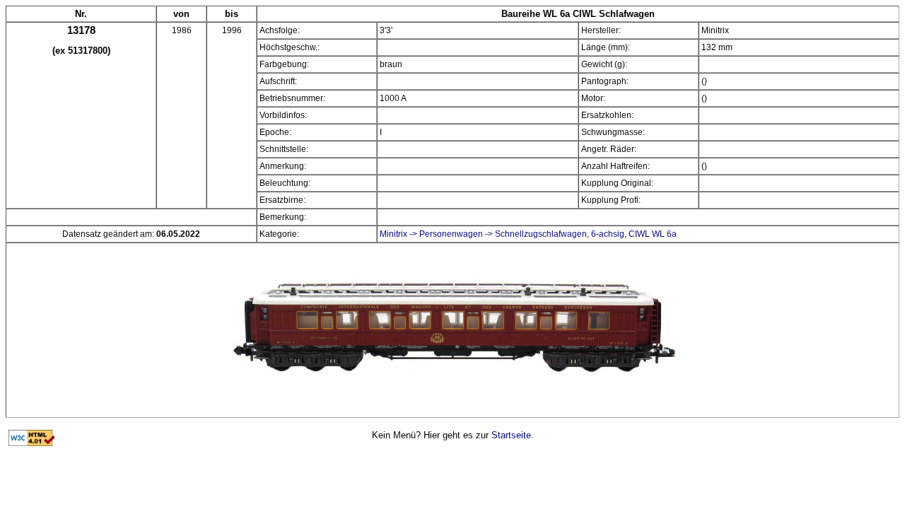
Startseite (511, 435)
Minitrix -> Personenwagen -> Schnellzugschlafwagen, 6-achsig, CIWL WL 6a (528, 234)
